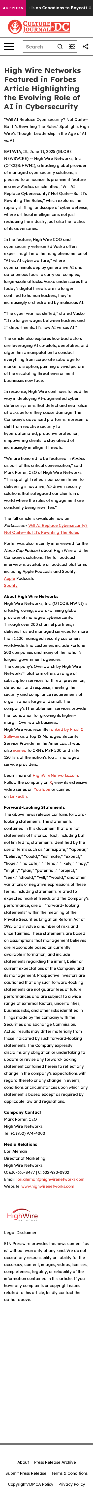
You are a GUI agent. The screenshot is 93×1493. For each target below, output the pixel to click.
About (23, 1462)
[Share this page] (85, 46)
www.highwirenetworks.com (47, 1186)
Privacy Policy (71, 1484)
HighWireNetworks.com (55, 775)
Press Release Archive (55, 1462)
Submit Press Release (25, 1473)
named (20, 750)
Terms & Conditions (69, 1473)
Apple (9, 578)
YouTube (41, 789)
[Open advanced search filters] (72, 46)
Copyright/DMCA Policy (30, 1484)
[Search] (60, 46)
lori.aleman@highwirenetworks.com (50, 1179)
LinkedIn (18, 796)
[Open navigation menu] (9, 46)
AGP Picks (13, 8)
